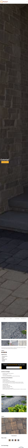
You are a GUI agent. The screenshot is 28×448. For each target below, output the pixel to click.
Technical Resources (23, 318)
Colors (11, 318)
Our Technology (17, 318)
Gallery (4, 318)
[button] (25, 330)
